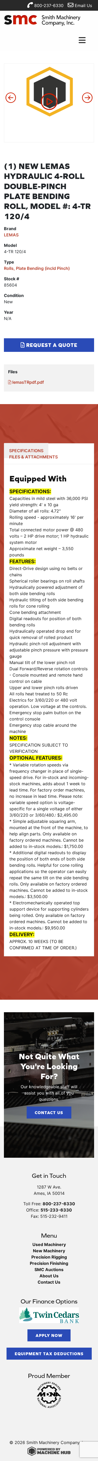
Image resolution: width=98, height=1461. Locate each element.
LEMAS (11, 234)
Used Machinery (49, 1244)
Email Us (82, 5)
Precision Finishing (49, 1263)
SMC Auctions (49, 1269)
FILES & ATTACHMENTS (33, 456)
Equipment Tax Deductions (49, 1353)
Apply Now (49, 1335)
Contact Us (49, 1112)
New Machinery (49, 1250)
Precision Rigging (49, 1257)
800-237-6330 (48, 5)
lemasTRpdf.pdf (27, 382)
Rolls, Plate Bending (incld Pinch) (37, 268)
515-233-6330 (56, 1210)
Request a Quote (51, 345)
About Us (49, 1275)
